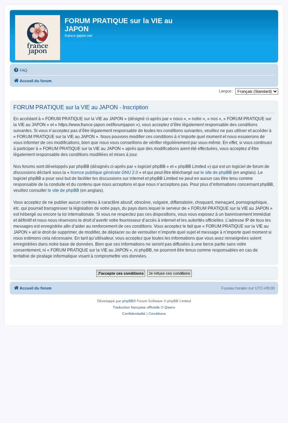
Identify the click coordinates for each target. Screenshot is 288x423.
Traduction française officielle (136, 307)
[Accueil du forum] (38, 36)
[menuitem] (20, 70)
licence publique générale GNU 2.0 (104, 172)
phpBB (127, 301)
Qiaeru (169, 307)
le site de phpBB (216, 172)
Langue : (226, 91)
